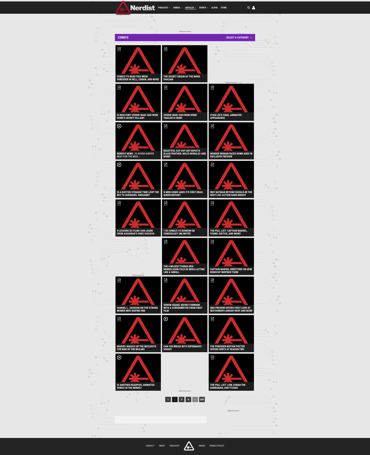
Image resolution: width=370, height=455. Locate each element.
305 (202, 399)
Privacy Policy (217, 445)
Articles (189, 7)
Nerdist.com (189, 446)
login (253, 7)
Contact (150, 445)
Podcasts (163, 7)
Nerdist (135, 8)
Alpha (214, 7)
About (162, 445)
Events (202, 7)
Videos (176, 7)
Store (223, 7)
